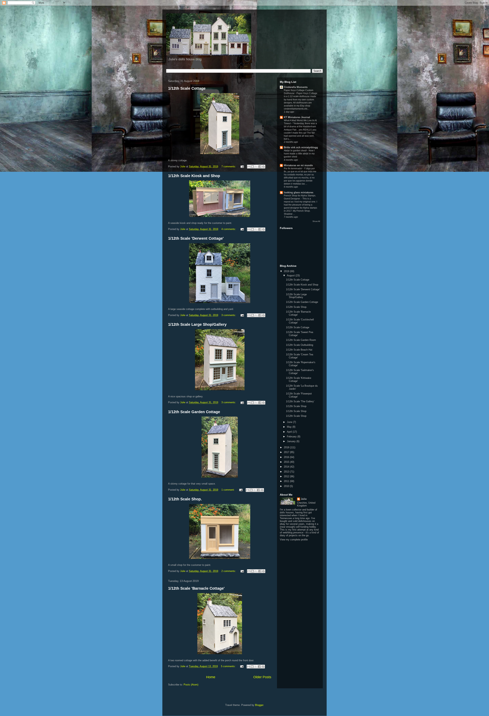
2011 (287, 481)
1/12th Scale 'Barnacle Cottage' (196, 588)
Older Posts (262, 677)
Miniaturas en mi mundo (298, 165)
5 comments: (228, 666)
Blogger (259, 705)
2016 (287, 457)
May (289, 426)
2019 (287, 271)
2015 (287, 461)
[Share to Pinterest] (263, 167)
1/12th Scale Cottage (187, 88)
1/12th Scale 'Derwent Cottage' (196, 238)
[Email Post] (242, 166)
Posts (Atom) (191, 684)
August (291, 275)
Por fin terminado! (293, 168)
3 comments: (229, 315)
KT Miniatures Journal (297, 117)
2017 (287, 452)
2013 (287, 471)
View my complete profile (294, 539)
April (290, 431)
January (291, 441)
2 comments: (229, 571)
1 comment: (228, 489)
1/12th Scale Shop (296, 406)
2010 (287, 486)
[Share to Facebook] (260, 167)
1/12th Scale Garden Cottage (194, 412)
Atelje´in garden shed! (295, 150)
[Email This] (249, 167)
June (290, 422)
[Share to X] (256, 167)
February (292, 436)
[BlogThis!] (252, 167)
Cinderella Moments (296, 87)
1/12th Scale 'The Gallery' (300, 401)
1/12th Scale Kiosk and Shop (194, 176)
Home (210, 677)
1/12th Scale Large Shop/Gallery (197, 324)
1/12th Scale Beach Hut (299, 349)
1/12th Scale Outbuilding (299, 344)
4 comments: (229, 229)
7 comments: (229, 166)
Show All (316, 221)
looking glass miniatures (298, 192)
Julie (304, 498)
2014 (287, 466)
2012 (287, 476)
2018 (287, 447)
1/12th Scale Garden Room (301, 340)
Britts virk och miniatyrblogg (301, 147)
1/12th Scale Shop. (185, 499)
